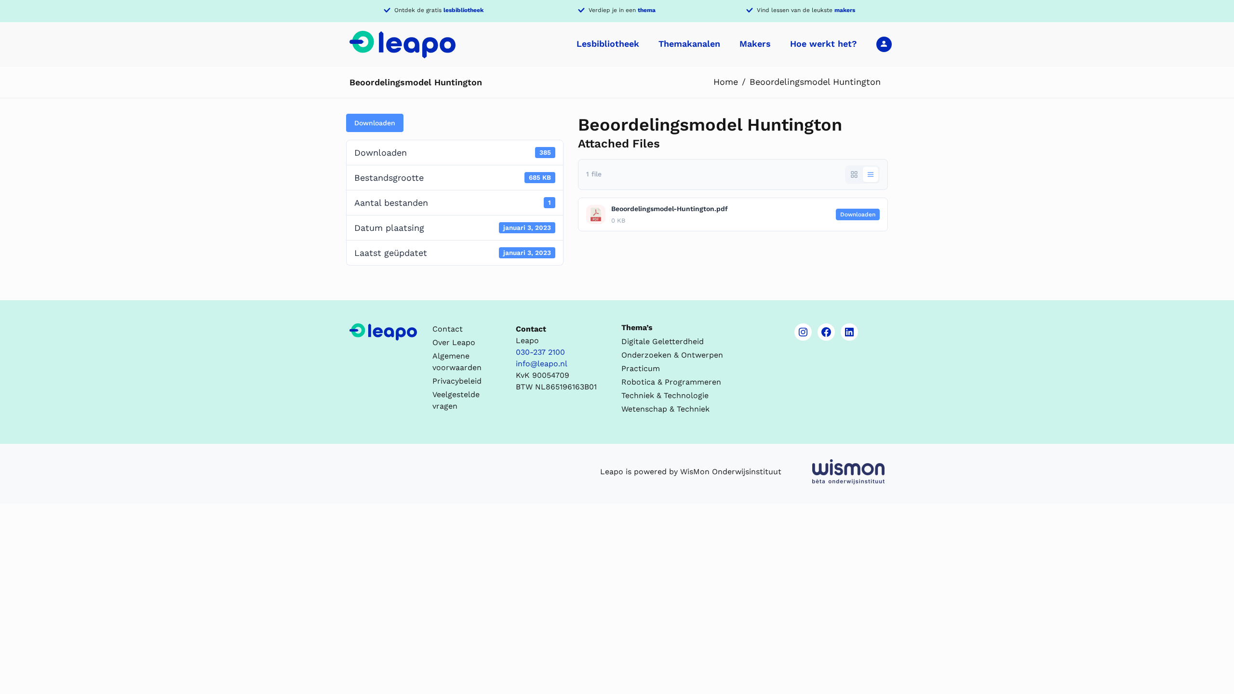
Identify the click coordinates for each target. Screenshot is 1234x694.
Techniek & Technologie (665, 395)
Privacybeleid (457, 381)
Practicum (640, 368)
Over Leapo (453, 342)
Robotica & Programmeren (671, 382)
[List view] (870, 174)
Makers (755, 44)
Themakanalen (689, 44)
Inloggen (884, 43)
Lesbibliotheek (608, 44)
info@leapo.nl (541, 363)
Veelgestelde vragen (456, 400)
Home (725, 82)
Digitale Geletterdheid (662, 341)
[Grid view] (854, 174)
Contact (447, 329)
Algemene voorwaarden (457, 361)
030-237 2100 (540, 352)
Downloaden (374, 123)
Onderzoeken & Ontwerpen (672, 355)
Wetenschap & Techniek (665, 409)
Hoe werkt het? (823, 44)
